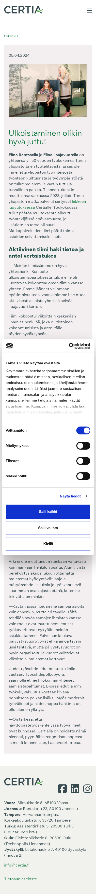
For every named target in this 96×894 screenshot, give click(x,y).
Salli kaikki (48, 511)
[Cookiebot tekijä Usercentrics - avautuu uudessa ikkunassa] (69, 346)
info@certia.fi (17, 865)
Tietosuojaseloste (20, 878)
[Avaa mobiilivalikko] (89, 11)
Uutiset (11, 36)
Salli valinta (48, 528)
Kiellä (48, 544)
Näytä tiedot (70, 496)
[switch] (83, 446)
